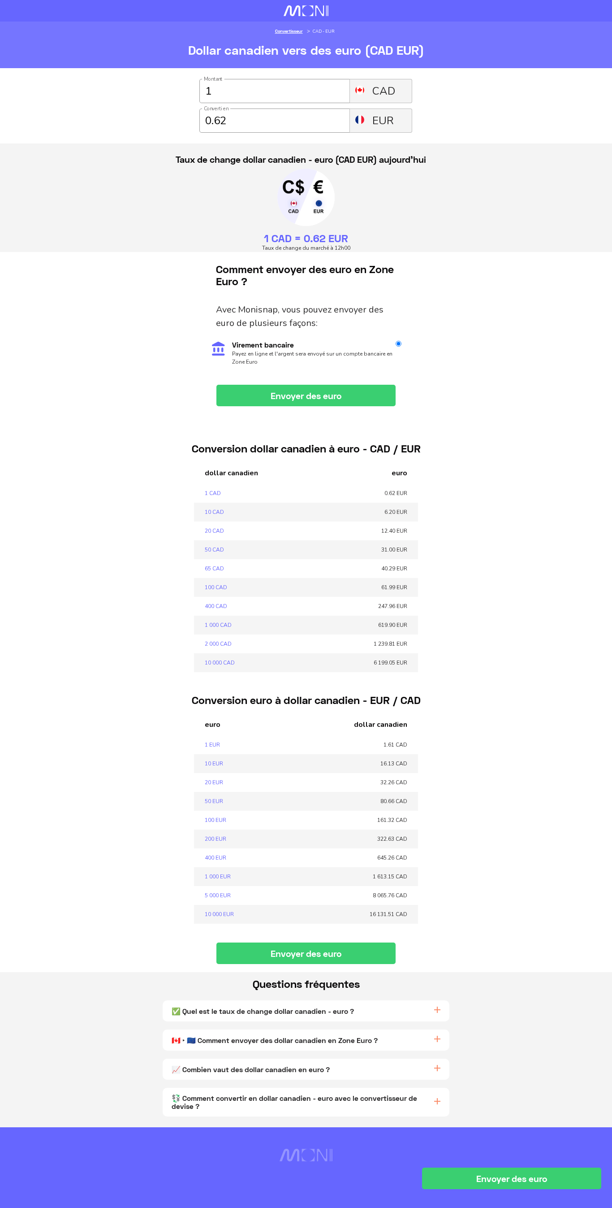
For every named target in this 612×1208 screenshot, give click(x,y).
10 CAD (214, 512)
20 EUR (214, 782)
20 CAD (214, 530)
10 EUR (214, 763)
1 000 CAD (218, 625)
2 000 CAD (218, 643)
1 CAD (213, 493)
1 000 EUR (218, 876)
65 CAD (214, 568)
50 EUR (214, 801)
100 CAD (216, 587)
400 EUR (215, 857)
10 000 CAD (220, 662)
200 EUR (215, 839)
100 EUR (215, 820)
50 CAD (214, 549)
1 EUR (212, 744)
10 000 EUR (219, 914)
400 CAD (216, 606)
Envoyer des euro (306, 395)
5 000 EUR (218, 895)
